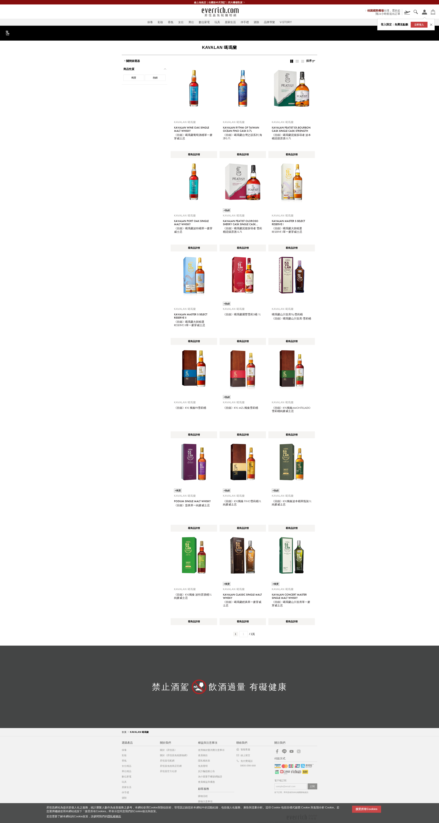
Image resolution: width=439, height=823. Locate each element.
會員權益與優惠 (206, 781)
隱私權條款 (114, 816)
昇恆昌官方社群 (168, 771)
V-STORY (286, 22)
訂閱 (312, 786)
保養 (150, 22)
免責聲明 (203, 766)
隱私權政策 (204, 760)
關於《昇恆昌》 (168, 750)
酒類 (256, 22)
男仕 (191, 22)
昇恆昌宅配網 (167, 760)
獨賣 (133, 77)
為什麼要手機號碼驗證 (210, 776)
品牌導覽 (269, 22)
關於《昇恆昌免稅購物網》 (174, 755)
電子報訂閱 (280, 780)
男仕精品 (126, 771)
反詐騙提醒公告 (206, 771)
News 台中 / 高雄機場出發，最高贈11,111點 (218, 2)
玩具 (217, 22)
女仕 (181, 22)
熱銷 (155, 77)
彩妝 (160, 22)
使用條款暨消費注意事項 (211, 750)
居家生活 (230, 22)
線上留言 (245, 755)
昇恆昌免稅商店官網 (171, 766)
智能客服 (245, 749)
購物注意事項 (205, 801)
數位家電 (204, 22)
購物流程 (203, 796)
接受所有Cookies (366, 809)
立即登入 (419, 24)
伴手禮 (245, 22)
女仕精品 (126, 766)
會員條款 (203, 755)
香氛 (170, 22)
